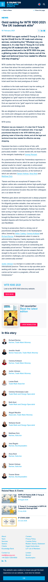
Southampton (30, 558)
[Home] (15, 3)
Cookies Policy (31, 541)
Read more (9, 294)
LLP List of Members (33, 549)
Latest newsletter (29, 325)
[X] (39, 30)
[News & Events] (15, 5)
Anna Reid (33, 174)
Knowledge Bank (8, 549)
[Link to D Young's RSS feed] (5, 561)
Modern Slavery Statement (35, 544)
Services (5, 541)
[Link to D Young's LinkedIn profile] (2, 561)
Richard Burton (7, 236)
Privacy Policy (31, 539)
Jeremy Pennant (31, 154)
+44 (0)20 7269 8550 (9, 558)
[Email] (44, 30)
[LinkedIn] (41, 30)
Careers (28, 536)
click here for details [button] (32, 573)
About (4, 536)
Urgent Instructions (32, 546)
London (28, 553)
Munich (28, 555)
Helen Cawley (20, 234)
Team (3, 539)
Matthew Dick (7, 176)
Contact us (6, 553)
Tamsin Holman (23, 174)
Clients (4, 546)
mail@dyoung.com (8, 555)
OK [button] (24, 578)
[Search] (44, 4)
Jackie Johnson (7, 264)
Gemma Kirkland (33, 234)
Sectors (4, 544)
